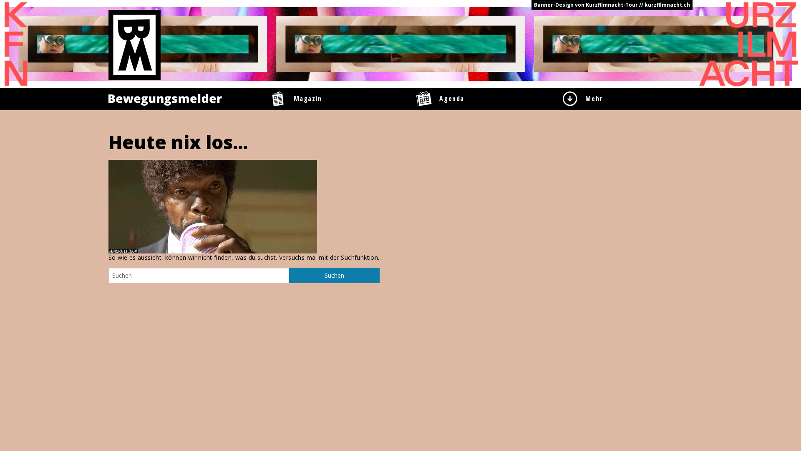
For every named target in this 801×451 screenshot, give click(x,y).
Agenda (451, 98)
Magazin (308, 98)
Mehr (593, 98)
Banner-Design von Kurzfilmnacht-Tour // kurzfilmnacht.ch (612, 4)
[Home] (134, 44)
